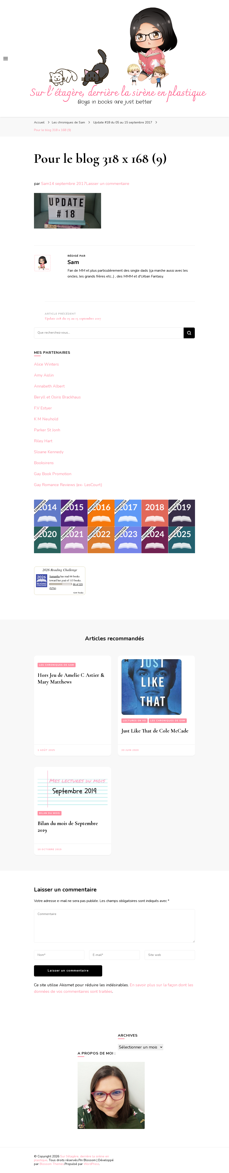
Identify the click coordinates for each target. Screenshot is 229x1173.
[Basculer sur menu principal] (5, 58)
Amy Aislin (44, 375)
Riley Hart (43, 441)
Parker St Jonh (47, 430)
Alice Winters (46, 364)
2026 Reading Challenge (59, 569)
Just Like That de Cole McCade (154, 731)
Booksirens (44, 463)
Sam (45, 183)
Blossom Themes (52, 1164)
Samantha (54, 576)
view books (78, 592)
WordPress (91, 1164)
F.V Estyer (43, 408)
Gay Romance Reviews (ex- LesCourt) (68, 484)
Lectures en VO (134, 720)
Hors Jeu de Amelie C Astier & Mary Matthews (71, 678)
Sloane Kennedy (49, 452)
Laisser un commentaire (107, 183)
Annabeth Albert (49, 386)
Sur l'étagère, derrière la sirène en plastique (71, 1158)
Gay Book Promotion (52, 473)
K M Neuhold (46, 419)
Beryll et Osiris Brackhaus (57, 397)
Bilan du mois (49, 813)
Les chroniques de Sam (68, 122)
